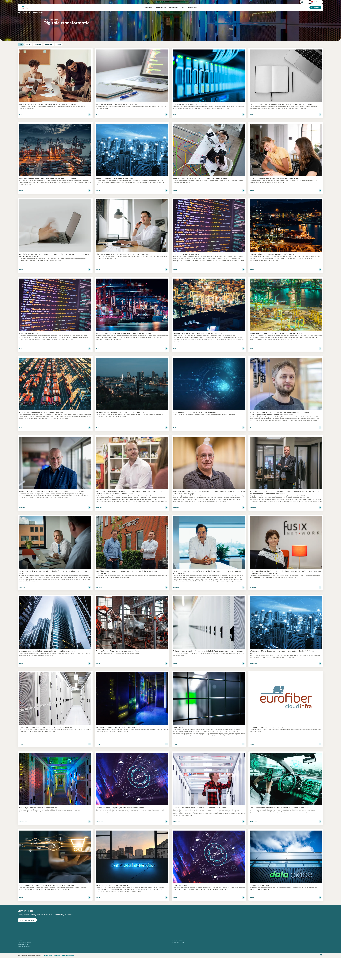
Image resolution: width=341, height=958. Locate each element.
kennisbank (25, 12)
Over (182, 7)
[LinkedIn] (321, 955)
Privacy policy (48, 955)
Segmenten (173, 7)
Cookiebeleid (56, 955)
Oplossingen (148, 7)
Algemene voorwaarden (67, 955)
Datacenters (160, 7)
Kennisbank (192, 7)
